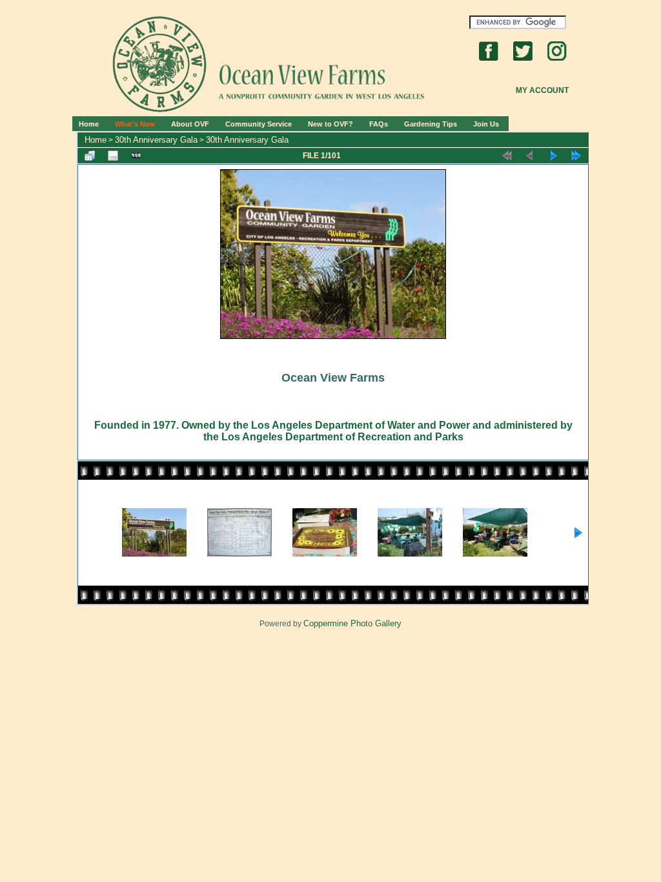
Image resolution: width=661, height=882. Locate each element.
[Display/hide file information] (113, 156)
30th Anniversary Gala (156, 140)
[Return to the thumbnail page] (89, 156)
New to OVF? (330, 124)
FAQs (378, 124)
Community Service (258, 124)
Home (89, 124)
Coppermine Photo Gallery (352, 623)
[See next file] (553, 156)
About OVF (190, 124)
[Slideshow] (136, 156)
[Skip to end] (576, 156)
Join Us (486, 124)
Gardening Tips (430, 124)
